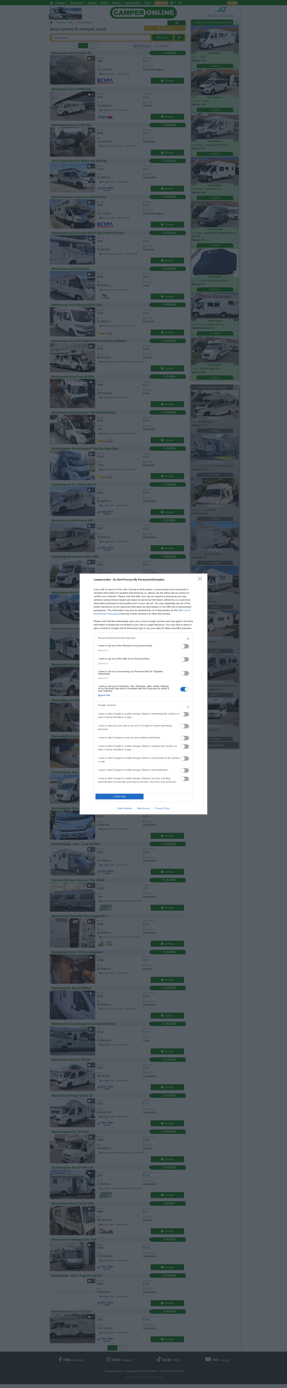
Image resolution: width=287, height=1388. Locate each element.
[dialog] (143, 694)
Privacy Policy (162, 808)
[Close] (201, 580)
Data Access (143, 808)
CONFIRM (119, 796)
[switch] (184, 646)
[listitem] (143, 639)
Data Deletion (125, 808)
